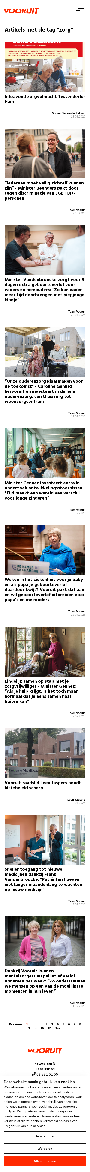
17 (49, 1028)
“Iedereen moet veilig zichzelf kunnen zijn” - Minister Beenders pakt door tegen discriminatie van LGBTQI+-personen (44, 191)
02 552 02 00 (47, 1075)
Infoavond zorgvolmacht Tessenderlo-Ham (45, 99)
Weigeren (45, 1148)
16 (42, 1028)
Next (58, 1028)
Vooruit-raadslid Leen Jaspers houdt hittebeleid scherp (43, 785)
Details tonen (45, 1136)
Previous (16, 1024)
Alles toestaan (45, 1161)
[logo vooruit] (21, 11)
